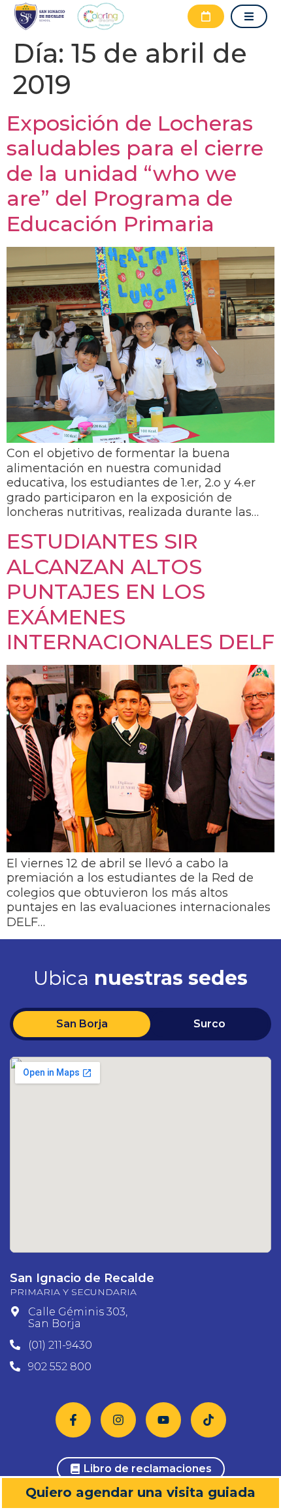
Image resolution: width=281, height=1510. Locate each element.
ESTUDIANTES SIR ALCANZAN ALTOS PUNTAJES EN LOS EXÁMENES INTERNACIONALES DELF (140, 591)
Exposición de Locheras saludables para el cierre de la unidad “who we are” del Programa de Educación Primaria (135, 173)
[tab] (81, 1024)
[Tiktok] (208, 1420)
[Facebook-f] (73, 1420)
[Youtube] (163, 1420)
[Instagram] (118, 1420)
